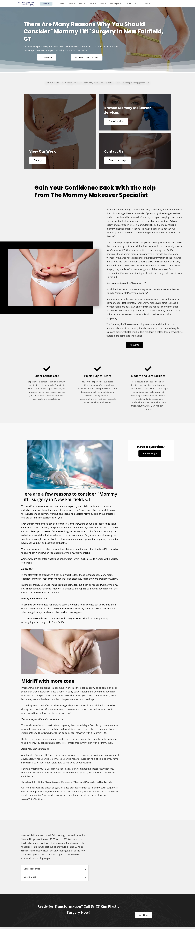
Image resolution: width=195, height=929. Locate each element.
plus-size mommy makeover (159, 273)
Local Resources (32, 869)
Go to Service (116, 121)
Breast (91, 4)
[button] (54, 869)
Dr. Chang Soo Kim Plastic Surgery (26, 3)
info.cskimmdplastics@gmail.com (133, 83)
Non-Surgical (114, 4)
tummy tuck (123, 246)
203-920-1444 (52, 83)
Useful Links (30, 877)
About (70, 4)
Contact (145, 4)
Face (102, 4)
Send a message (117, 160)
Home (62, 4)
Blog (136, 4)
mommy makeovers (150, 302)
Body (81, 4)
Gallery (128, 4)
